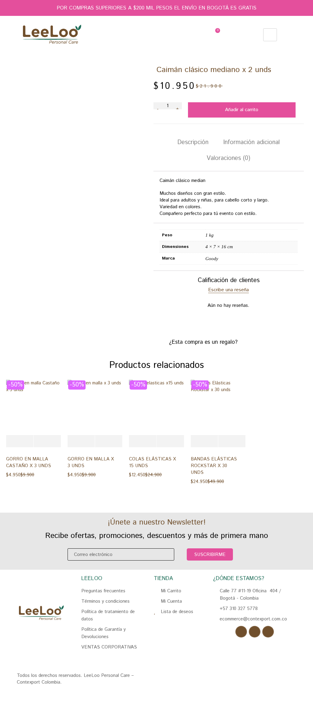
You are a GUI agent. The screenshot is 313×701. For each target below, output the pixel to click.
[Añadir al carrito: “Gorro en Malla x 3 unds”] (81, 441)
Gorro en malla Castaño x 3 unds (28, 462)
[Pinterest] (268, 631)
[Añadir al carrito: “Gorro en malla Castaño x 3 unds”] (19, 441)
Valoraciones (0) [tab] (228, 158)
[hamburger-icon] (270, 34)
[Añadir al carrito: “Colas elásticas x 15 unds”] (142, 441)
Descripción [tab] (192, 142)
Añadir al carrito (241, 109)
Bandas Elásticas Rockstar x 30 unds (214, 466)
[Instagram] (254, 631)
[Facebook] (241, 631)
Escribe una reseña (228, 290)
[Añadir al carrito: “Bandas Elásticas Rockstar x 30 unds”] (204, 441)
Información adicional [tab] (251, 142)
